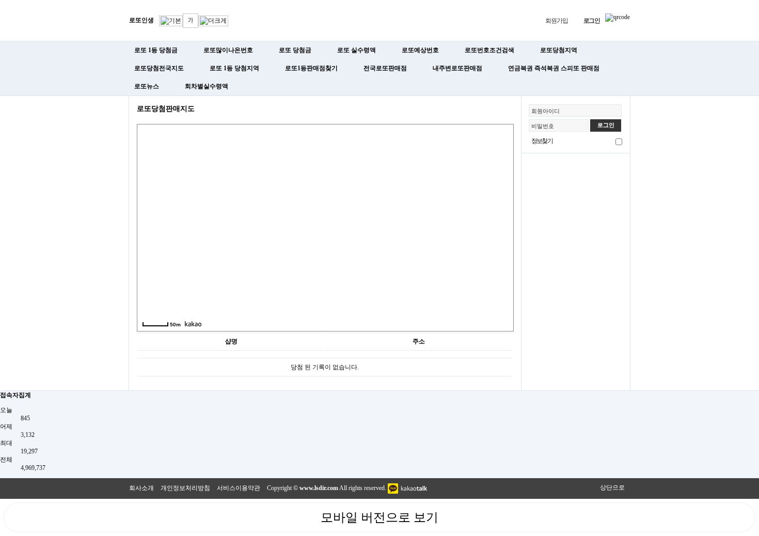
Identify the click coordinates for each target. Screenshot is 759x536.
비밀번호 (542, 126)
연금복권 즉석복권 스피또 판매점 (553, 68)
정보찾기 (541, 141)
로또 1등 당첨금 (156, 50)
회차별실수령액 (206, 86)
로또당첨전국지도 (159, 68)
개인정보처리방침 (185, 488)
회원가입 (556, 20)
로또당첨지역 (558, 50)
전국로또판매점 (385, 68)
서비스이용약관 (238, 488)
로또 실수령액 (356, 50)
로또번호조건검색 (489, 50)
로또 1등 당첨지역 (234, 68)
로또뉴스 (146, 86)
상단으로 (612, 487)
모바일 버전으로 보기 (379, 517)
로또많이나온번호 (228, 50)
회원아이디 (545, 111)
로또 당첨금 (295, 50)
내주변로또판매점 (457, 68)
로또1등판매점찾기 (311, 68)
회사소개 (141, 488)
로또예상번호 (420, 50)
